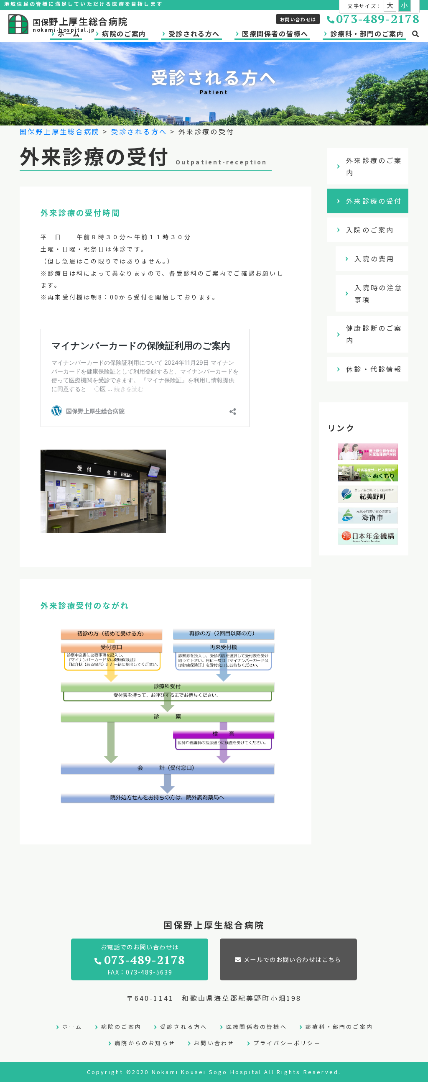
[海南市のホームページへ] (368, 518)
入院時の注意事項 (378, 293)
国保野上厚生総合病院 (60, 131)
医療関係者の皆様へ (275, 33)
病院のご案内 (121, 1027)
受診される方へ (194, 33)
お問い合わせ (214, 1043)
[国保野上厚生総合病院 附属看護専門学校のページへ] (368, 454)
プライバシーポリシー (287, 1043)
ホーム (72, 1027)
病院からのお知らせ (145, 1043)
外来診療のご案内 (374, 166)
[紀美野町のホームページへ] (368, 496)
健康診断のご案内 (374, 334)
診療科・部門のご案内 (367, 33)
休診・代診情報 (374, 369)
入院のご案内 (370, 230)
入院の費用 (374, 258)
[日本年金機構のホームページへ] (368, 539)
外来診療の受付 (374, 201)
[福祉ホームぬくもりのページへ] (368, 475)
